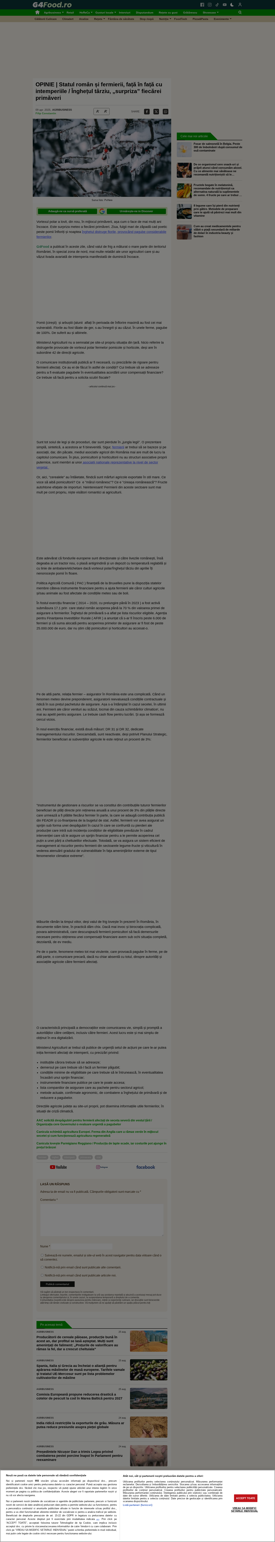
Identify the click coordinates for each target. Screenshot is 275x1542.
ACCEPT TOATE (245, 1498)
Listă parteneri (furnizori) (137, 1505)
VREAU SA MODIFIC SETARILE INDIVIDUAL (244, 1509)
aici (97, 1519)
